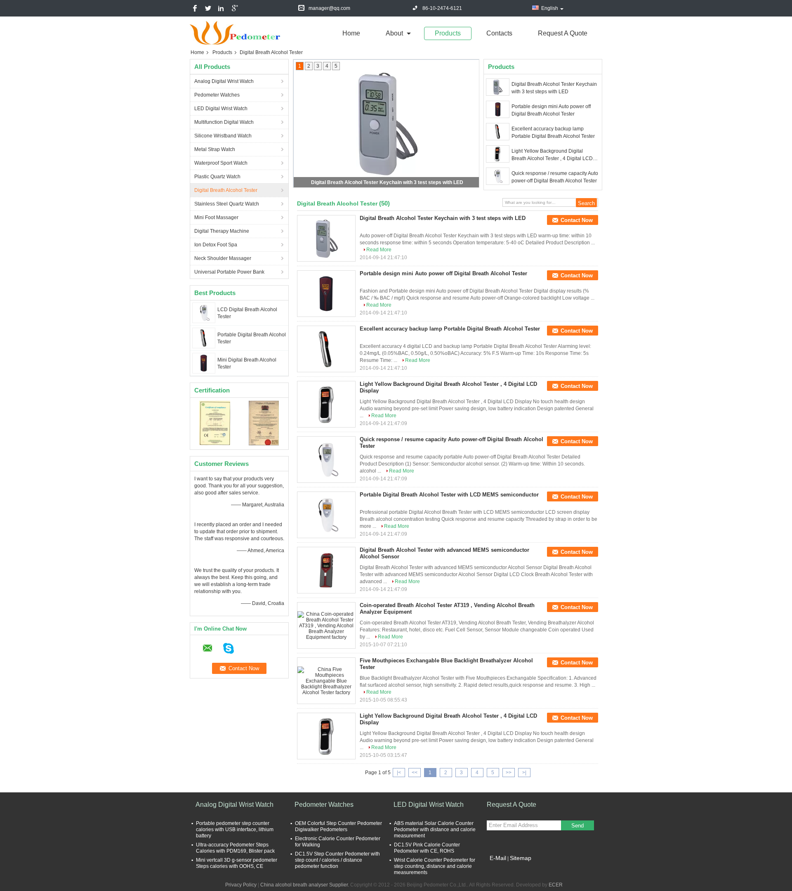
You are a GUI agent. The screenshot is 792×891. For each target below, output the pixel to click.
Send (577, 825)
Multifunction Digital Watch (224, 122)
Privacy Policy (241, 885)
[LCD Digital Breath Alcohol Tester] (203, 312)
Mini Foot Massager (216, 217)
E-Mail (498, 858)
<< (414, 772)
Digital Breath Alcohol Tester (225, 190)
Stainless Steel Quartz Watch (226, 204)
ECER (556, 885)
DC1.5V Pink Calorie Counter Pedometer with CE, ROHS (427, 848)
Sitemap (520, 858)
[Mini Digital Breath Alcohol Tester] (204, 363)
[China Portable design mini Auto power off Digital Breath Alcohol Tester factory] (326, 293)
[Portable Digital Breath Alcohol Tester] (204, 337)
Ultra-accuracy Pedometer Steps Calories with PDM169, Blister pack (235, 848)
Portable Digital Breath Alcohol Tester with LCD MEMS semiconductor (449, 495)
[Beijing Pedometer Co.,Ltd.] (235, 32)
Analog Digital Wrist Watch (224, 81)
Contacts (499, 33)
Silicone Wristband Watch (223, 136)
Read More (378, 250)
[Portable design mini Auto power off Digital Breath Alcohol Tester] (497, 109)
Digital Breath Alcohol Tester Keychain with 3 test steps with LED (387, 182)
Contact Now (577, 220)
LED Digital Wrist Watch (221, 108)
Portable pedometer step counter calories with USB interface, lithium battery (234, 829)
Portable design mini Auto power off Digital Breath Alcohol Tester (551, 110)
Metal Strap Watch (214, 149)
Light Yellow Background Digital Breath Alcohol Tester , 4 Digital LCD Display (552, 155)
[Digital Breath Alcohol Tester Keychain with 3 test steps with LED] (497, 87)
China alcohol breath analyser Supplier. (305, 885)
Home (351, 33)
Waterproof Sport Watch (221, 163)
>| (524, 772)
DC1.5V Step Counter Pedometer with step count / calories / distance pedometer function (337, 860)
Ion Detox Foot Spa (215, 245)
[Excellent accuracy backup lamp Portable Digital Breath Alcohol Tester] (497, 131)
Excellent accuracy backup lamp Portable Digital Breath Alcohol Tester (553, 132)
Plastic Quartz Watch (217, 177)
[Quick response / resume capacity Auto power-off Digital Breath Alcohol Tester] (497, 176)
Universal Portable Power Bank (229, 272)
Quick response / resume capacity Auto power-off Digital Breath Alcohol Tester (555, 177)
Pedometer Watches (217, 95)
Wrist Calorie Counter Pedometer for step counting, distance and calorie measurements (434, 866)
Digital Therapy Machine (221, 231)
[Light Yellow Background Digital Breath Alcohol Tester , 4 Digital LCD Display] (497, 154)
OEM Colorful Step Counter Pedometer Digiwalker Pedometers (338, 826)
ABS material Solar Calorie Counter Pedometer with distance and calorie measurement (435, 829)
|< (399, 772)
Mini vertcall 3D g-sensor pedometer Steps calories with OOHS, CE (236, 863)
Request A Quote (562, 33)
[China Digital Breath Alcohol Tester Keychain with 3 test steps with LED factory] (326, 238)
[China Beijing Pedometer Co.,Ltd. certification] (214, 422)
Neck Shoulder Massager (222, 258)
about (394, 33)
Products (448, 33)
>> (509, 772)
